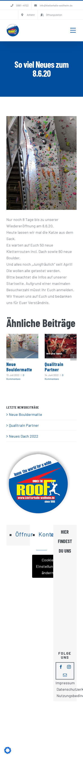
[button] (9, 357)
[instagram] (69, 667)
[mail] (65, 675)
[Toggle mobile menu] (73, 30)
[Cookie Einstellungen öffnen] (7, 752)
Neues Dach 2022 (23, 436)
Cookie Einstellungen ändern (47, 566)
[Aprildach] (41, 163)
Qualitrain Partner (54, 366)
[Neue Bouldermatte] (22, 346)
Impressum (65, 682)
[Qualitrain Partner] (61, 346)
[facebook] (61, 667)
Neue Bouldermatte (19, 366)
